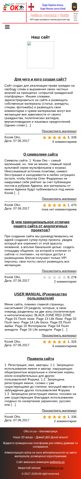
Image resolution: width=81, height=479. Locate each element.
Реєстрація (14, 19)
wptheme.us (57, 462)
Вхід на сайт (14, 14)
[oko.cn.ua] (14, 4)
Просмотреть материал (59, 131)
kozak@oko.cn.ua (52, 468)
